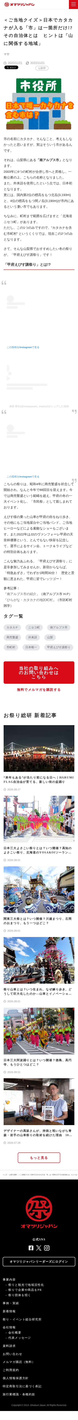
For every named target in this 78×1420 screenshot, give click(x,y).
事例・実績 (11, 1303)
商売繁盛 (12, 637)
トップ (5, 1175)
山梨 (50, 637)
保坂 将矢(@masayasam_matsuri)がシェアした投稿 (39, 406)
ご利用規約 (11, 1370)
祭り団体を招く (19, 1295)
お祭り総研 (13, 1175)
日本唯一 (31, 647)
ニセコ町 (34, 627)
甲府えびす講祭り (58, 647)
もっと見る (39, 1157)
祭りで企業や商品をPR (25, 1289)
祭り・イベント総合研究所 (22, 1319)
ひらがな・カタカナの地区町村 (30, 600)
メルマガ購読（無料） (19, 1361)
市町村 (11, 647)
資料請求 (9, 1345)
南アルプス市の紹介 (21, 594)
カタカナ (12, 627)
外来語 (32, 637)
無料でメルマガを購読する (39, 689)
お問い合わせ (12, 1354)
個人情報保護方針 (16, 1378)
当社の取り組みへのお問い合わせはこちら (39, 672)
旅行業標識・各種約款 (19, 1394)
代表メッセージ (19, 1337)
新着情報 (9, 1311)
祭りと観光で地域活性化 (26, 1284)
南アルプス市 (58, 627)
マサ (6, 54)
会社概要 (14, 1332)
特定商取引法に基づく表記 (22, 1386)
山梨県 (42, 68)
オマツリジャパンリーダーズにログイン (39, 1261)
